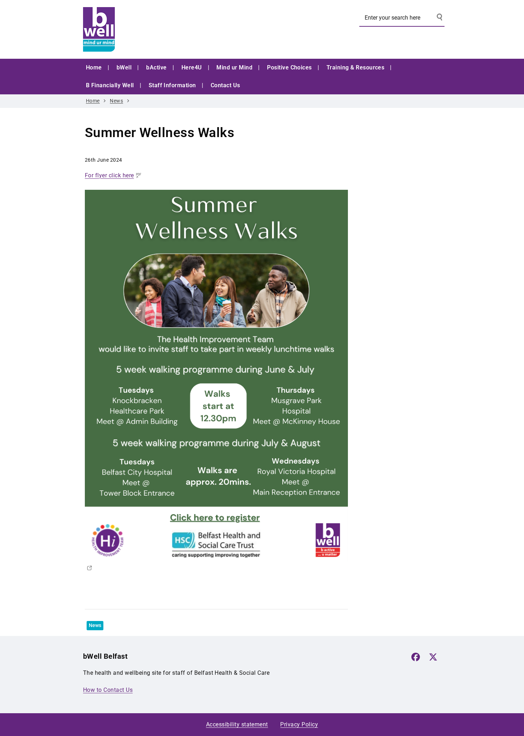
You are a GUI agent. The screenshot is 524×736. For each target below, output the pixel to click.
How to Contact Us (108, 690)
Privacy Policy (299, 724)
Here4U (191, 67)
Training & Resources (356, 67)
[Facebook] (416, 657)
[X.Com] (433, 657)
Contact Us (225, 85)
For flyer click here (109, 175)
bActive (156, 67)
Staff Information (172, 85)
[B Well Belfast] (136, 29)
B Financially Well (110, 85)
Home (94, 67)
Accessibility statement (237, 724)
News (116, 101)
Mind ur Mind (234, 67)
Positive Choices (289, 67)
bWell (124, 67)
